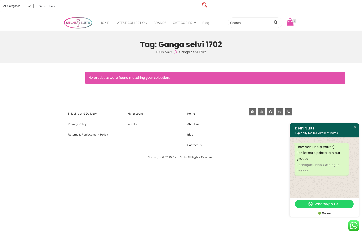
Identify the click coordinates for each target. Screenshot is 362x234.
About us (193, 124)
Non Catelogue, (328, 165)
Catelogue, (305, 165)
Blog (205, 23)
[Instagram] (261, 111)
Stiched (302, 171)
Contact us (194, 145)
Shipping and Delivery (82, 113)
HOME (104, 23)
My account (135, 113)
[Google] (270, 111)
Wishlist (133, 124)
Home (191, 113)
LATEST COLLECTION (131, 23)
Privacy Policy (77, 124)
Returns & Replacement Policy (88, 134)
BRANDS (160, 23)
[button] (184, 22)
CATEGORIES (182, 23)
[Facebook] (252, 111)
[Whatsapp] (279, 111)
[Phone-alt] (288, 111)
